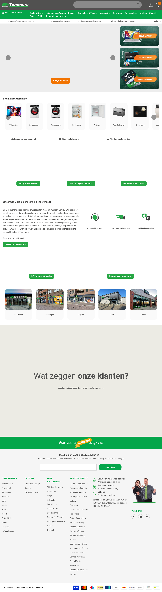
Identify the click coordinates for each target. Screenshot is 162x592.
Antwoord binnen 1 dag (108, 488)
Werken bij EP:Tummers (81, 183)
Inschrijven (110, 467)
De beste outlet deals (133, 183)
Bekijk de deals (60, 80)
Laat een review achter (120, 276)
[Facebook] (133, 516)
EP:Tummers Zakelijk (41, 276)
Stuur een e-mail (106, 485)
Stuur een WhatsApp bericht (111, 479)
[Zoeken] (107, 4)
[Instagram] (140, 516)
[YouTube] (147, 516)
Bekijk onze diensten (16, 244)
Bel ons (101, 492)
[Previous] (8, 57)
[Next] (112, 57)
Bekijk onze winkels (28, 183)
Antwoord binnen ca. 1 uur (109, 482)
